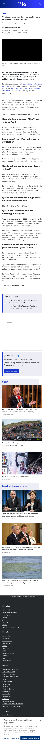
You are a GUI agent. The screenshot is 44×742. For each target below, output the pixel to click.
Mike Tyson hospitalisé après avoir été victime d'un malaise (23, 301)
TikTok (4, 625)
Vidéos (4, 617)
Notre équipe (6, 610)
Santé (4, 651)
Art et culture (6, 636)
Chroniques (6, 615)
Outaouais (5, 699)
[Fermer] (40, 720)
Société (4, 655)
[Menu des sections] (4, 4)
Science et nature (8, 653)
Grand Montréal (7, 681)
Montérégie (6, 696)
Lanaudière (6, 684)
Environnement (7, 641)
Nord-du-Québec (8, 689)
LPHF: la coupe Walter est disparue (15, 476)
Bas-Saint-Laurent (8, 672)
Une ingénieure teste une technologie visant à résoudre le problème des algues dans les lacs (20, 582)
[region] (22, 729)
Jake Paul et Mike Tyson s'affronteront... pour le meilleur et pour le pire (24, 307)
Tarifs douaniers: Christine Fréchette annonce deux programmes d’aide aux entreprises (20, 515)
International (6, 643)
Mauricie (5, 686)
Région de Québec (8, 701)
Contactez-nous (7, 715)
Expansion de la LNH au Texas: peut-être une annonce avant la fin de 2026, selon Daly (19, 411)
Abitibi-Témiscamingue (10, 669)
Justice (4, 646)
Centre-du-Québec (8, 674)
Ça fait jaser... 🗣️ (12, 356)
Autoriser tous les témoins (30, 738)
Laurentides (6, 694)
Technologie (6, 660)
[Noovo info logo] (22, 4)
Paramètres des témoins (10, 627)
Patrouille (5, 648)
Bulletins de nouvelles (9, 612)
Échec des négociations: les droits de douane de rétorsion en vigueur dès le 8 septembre (21, 548)
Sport (4, 13)
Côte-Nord (6, 691)
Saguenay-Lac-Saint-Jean (11, 706)
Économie (5, 638)
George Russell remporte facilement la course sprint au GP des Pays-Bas (20, 444)
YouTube (5, 622)
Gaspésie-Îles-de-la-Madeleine (12, 704)
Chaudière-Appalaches (10, 677)
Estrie (4, 679)
